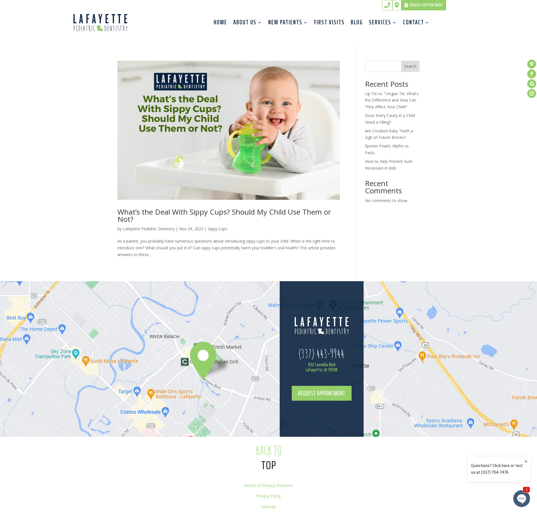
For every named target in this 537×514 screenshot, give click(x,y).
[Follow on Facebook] (531, 73)
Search (410, 66)
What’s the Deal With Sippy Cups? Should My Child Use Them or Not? (224, 215)
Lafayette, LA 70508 (322, 370)
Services (380, 23)
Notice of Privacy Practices (268, 485)
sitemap (268, 506)
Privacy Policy (268, 496)
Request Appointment (426, 5)
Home (220, 23)
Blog (357, 23)
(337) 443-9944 (321, 353)
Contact (413, 23)
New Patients (285, 23)
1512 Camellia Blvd (321, 365)
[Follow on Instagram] (531, 93)
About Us (244, 23)
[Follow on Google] (531, 83)
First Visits (329, 23)
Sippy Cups (217, 228)
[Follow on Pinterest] (531, 64)
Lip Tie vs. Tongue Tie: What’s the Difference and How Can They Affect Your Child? (392, 100)
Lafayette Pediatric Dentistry (149, 228)
